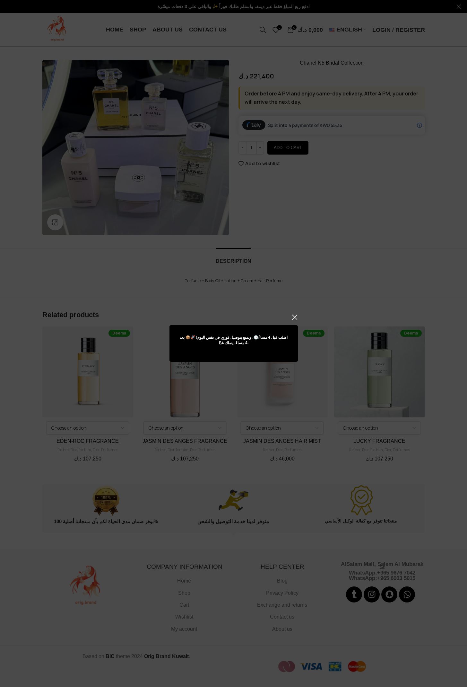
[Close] (295, 317)
